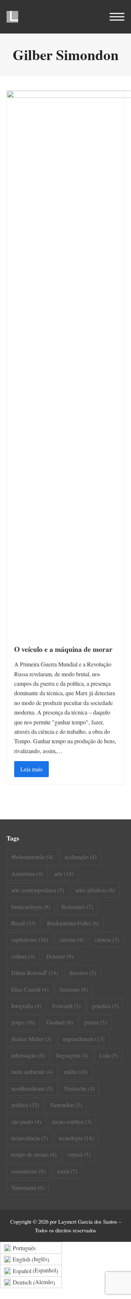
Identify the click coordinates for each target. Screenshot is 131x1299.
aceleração (80, 857)
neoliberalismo (32, 1088)
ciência (107, 939)
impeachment (83, 1039)
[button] (117, 17)
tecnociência (29, 1138)
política (25, 1105)
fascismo (74, 989)
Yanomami (27, 1187)
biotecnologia (30, 906)
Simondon (66, 1105)
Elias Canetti (29, 989)
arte (64, 873)
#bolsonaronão (32, 857)
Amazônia (27, 873)
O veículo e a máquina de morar (63, 649)
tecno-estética (71, 1121)
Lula (108, 1055)
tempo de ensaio (33, 1154)
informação (28, 1055)
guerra (95, 1022)
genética (105, 1005)
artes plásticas (95, 890)
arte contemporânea (37, 890)
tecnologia (76, 1138)
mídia (76, 1071)
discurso (82, 972)
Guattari (59, 1022)
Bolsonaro (77, 906)
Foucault (66, 1005)
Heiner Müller (31, 1039)
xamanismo (28, 1171)
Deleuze (59, 956)
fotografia (26, 1005)
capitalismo (29, 939)
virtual (79, 1154)
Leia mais (31, 769)
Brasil (23, 923)
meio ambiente (32, 1071)
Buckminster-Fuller (73, 923)
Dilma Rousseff (34, 972)
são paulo (26, 1121)
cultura (23, 956)
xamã (67, 1171)
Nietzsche (79, 1088)
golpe (23, 1022)
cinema (71, 939)
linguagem (72, 1055)
